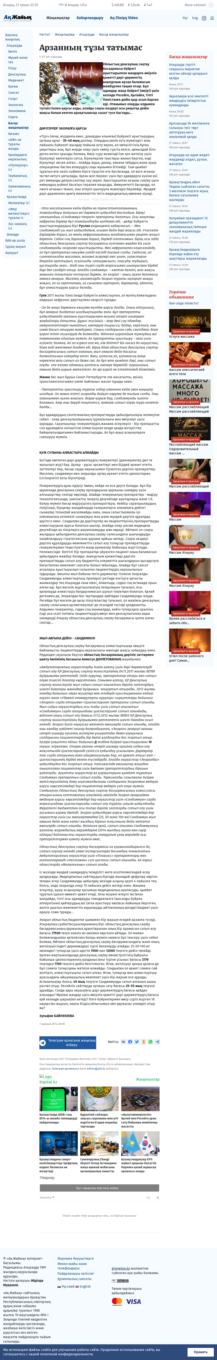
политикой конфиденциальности (66, 1354)
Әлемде (13, 235)
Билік (12, 51)
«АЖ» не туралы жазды (14, 144)
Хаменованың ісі (19, 188)
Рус (185, 18)
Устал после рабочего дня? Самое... (186, 655)
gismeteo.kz (121, 1268)
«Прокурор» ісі (18, 167)
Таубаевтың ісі (17, 178)
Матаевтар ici (19, 203)
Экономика (17, 111)
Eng (195, 18)
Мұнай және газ (18, 60)
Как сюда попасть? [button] (184, 303)
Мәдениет (16, 80)
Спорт (13, 99)
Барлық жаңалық (12, 37)
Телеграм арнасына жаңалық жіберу (71, 1042)
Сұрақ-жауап (15, 247)
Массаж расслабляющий (189, 484)
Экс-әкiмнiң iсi (17, 226)
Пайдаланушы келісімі (75, 1274)
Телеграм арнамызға (65, 1068)
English (85, 1286)
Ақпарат (11, 253)
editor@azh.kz (96, 1068)
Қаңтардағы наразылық (17, 157)
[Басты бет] (17, 18)
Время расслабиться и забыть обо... (187, 618)
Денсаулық (17, 74)
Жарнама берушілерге (75, 1258)
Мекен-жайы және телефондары (72, 1266)
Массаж (184, 517)
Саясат (13, 93)
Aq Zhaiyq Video (124, 17)
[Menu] (212, 18)
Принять (200, 1352)
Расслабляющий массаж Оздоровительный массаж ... (188, 446)
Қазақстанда (16, 197)
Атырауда (14, 45)
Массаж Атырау (184, 550)
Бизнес (13, 134)
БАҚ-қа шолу (15, 240)
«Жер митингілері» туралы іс (19, 213)
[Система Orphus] (120, 1281)
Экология (15, 105)
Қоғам (13, 86)
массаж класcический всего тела (186, 369)
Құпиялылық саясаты (74, 1279)
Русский (68, 1286)
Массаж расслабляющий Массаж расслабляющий (189, 406)
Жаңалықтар (58, 17)
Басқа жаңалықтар (18, 125)
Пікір (12, 68)
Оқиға (13, 117)
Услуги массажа (184, 334)
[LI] (121, 1260)
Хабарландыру (90, 17)
